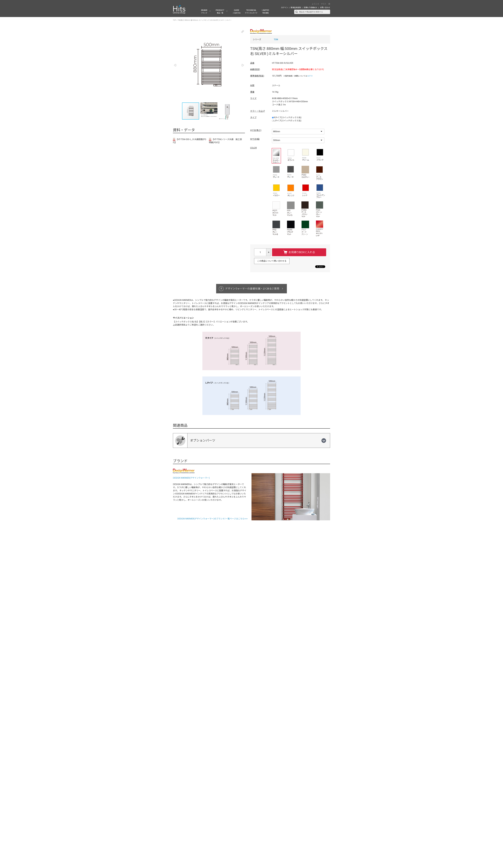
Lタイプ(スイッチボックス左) (287, 120)
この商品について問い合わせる (271, 261)
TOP (174, 20)
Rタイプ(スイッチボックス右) (287, 117)
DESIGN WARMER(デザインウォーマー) (191, 478)
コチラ (310, 76)
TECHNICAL (251, 11)
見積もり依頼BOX (310, 8)
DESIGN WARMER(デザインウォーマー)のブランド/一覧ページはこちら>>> (212, 518)
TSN (276, 39)
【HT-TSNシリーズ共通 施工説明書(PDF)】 (225, 141)
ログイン (284, 8)
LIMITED (265, 11)
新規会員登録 (296, 8)
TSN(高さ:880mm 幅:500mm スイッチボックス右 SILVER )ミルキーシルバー (205, 20)
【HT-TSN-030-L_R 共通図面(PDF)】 (189, 141)
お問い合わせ (325, 8)
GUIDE (236, 11)
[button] (242, 31)
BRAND (204, 11)
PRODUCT (220, 11)
